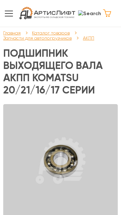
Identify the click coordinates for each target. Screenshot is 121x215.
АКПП (88, 38)
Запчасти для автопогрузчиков (37, 38)
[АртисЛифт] (47, 13)
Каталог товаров (51, 32)
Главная (12, 32)
